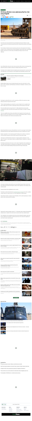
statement (2, 110)
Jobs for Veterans (26, 410)
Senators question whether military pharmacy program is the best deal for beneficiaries (10, 232)
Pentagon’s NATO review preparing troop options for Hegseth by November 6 (13, 368)
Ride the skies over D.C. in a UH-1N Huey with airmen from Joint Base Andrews (12, 320)
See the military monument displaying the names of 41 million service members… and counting (17, 326)
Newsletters (10, 409)
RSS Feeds (10, 410)
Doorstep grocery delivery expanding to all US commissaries (10, 291)
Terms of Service (4, 409)
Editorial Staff (18, 411)
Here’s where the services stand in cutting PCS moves (9, 251)
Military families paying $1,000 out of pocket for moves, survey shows (10, 279)
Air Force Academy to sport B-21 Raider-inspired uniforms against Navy (14, 322)
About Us (25, 408)
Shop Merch (10, 411)
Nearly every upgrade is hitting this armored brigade (15, 75)
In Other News (3, 230)
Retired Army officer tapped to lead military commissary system (11, 238)
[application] (16, 311)
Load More (16, 297)
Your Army (3, 9)
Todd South (3, 15)
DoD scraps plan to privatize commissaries (7, 271)
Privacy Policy (3, 408)
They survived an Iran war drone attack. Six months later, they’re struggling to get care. (14, 370)
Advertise (17, 408)
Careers (25, 409)
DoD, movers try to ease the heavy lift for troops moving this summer (10, 259)
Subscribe (10, 408)
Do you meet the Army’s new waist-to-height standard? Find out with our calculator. (11, 246)
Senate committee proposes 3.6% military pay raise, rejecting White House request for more (10, 285)
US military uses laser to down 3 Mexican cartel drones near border (11, 364)
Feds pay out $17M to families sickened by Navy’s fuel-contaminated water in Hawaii (9, 265)
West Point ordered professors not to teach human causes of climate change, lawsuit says (15, 366)
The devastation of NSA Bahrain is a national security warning (10, 372)
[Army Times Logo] (10, 1)
